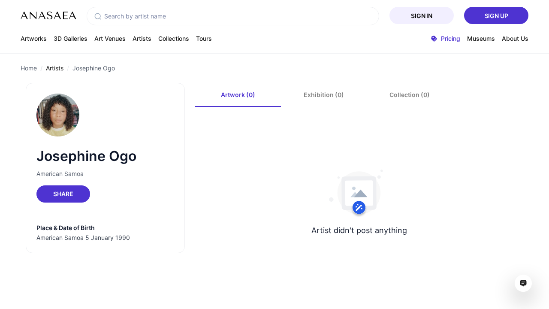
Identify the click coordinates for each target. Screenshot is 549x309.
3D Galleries (70, 38)
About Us (515, 38)
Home (29, 68)
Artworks (34, 38)
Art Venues (110, 38)
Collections (173, 38)
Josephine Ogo (93, 68)
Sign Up (496, 15)
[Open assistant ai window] (523, 283)
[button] (97, 16)
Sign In (421, 15)
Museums (481, 38)
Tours (204, 38)
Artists (142, 38)
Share (63, 193)
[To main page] (48, 15)
